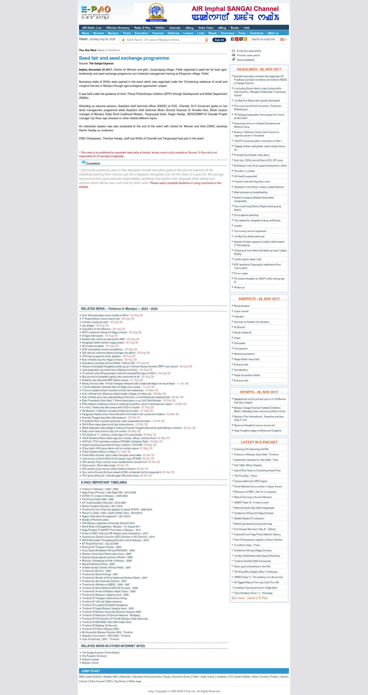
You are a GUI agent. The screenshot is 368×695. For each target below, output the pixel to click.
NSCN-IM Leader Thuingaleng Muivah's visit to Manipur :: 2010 (115, 540)
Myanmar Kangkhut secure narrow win (254, 425)
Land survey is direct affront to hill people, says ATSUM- (118, 458)
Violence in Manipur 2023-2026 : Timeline (256, 454)
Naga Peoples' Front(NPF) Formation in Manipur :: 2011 (111, 529)
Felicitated (239, 343)
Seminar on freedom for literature (251, 321)
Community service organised (250, 231)
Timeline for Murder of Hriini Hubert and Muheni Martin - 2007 (114, 577)
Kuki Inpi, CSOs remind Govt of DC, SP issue (258, 160)
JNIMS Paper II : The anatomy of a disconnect (258, 577)
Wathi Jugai (135, 681)
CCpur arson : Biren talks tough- (105, 465)
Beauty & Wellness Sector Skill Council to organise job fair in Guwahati (256, 133)
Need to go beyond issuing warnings (253, 523)
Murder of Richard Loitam (95, 519)
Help (151, 691)
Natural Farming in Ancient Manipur (253, 497)
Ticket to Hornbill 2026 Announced (252, 561)
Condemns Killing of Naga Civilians (253, 550)
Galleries (173, 33)
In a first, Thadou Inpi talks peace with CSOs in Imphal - (118, 407)
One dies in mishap (244, 170)
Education (141, 33)
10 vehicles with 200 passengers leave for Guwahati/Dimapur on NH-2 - (126, 373)
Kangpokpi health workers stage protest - (110, 342)
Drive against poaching (246, 215)
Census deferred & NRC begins (250, 481)
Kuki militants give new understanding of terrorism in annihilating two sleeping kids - (132, 397)
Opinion (284, 676)
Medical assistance (244, 353)
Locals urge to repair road (247, 259)
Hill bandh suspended (245, 176)
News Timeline (260, 676)
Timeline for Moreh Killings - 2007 (100, 574)
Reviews (98, 33)
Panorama (227, 33)
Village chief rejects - (100, 335)
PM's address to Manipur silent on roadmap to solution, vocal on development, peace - (134, 403)
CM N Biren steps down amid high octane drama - (115, 424)
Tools (242, 33)
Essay (167, 676)
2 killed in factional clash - (102, 322)
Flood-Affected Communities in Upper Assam (258, 486)
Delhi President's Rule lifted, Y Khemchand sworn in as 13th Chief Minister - (128, 400)
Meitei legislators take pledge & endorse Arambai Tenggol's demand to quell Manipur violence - (139, 427)
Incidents (221, 676)
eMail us (273, 33)
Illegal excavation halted (247, 375)
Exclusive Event (181, 676)
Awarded (238, 316)
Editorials (125, 676)
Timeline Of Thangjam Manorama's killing (104, 598)
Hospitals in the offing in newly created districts (259, 186)
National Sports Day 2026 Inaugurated (254, 507)
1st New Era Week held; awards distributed (257, 100)
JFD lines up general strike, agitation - (108, 356)
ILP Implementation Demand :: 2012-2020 (104, 502)
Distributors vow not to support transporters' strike (260, 165)
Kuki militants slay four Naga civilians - (109, 359)
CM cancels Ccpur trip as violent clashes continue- (115, 468)
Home (101, 50)
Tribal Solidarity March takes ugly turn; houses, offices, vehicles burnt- (126, 438)
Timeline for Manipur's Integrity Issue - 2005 (105, 594)
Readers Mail (111, 676)
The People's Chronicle (94, 655)
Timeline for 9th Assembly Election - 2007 (104, 581)
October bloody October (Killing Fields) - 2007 (106, 567)
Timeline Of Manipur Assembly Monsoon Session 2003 (111, 611)
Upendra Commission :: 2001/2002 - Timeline (106, 635)
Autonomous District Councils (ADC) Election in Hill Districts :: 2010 (118, 536)
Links (200, 33)
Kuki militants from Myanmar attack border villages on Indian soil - (124, 393)
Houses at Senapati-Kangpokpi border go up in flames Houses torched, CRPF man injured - (137, 366)
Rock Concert (97, 681)
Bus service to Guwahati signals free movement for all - (118, 376)
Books (235, 28)
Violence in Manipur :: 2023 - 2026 (100, 489)
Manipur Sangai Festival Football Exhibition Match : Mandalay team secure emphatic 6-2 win (260, 409)
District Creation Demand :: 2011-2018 (102, 506)
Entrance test (241, 364)
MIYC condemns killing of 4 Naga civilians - (111, 332)
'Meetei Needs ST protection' (249, 518)
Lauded (238, 225)
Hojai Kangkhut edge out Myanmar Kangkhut (257, 430)
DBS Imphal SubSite (90, 676)
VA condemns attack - (100, 346)
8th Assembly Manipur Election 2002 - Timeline (107, 632)
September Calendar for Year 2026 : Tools (256, 459)
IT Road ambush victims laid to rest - (108, 318)
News (85, 33)
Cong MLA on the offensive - (103, 328)
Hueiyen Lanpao (90, 659)
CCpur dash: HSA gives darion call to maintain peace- (117, 448)
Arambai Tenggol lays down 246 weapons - (111, 417)
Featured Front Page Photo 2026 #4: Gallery (257, 534)
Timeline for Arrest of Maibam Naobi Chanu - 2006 (108, 591)
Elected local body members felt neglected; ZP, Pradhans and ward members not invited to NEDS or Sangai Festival (260, 79)
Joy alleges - (95, 325)
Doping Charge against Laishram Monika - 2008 (107, 557)
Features (158, 33)
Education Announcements (147, 676)
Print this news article (248, 55)
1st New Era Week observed (249, 236)
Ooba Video (206, 28)
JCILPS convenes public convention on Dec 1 (258, 140)
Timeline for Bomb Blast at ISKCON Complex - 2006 (110, 587)
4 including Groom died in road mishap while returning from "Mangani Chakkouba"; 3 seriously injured (260, 92)
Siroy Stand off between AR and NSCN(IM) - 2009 (108, 550)
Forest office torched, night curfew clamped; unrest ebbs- (118, 455)
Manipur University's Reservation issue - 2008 (106, 553)
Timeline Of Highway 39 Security (99, 625)
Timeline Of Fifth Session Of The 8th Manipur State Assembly (115, 618)
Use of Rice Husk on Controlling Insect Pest (257, 470)
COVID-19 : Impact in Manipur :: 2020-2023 (105, 495)
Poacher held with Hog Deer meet (252, 181)
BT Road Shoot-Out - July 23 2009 (100, 543)
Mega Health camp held (246, 359)
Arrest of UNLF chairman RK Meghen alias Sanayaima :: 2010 (115, 533)
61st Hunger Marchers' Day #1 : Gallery (255, 529)
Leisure (188, 33)
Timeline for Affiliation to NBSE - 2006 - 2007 (106, 584)
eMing (222, 28)
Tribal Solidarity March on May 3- (106, 451)
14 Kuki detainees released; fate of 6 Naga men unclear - (118, 386)
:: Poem (245, 475)
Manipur (113, 33)
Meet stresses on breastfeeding (250, 192)
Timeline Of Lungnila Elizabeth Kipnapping (104, 605)
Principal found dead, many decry (252, 154)
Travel (127, 33)
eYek (246, 28)
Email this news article (249, 50)
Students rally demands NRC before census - (112, 380)
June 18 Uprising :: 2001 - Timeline (100, 639)
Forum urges (241, 273)
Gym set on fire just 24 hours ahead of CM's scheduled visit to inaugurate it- (128, 472)
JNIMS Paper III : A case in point (251, 502)
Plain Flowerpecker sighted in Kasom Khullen (258, 539)
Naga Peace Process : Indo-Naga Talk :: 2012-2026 (109, 492)
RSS (109, 681)
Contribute (256, 33)
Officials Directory (118, 28)
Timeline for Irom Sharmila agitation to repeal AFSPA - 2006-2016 (117, 509)
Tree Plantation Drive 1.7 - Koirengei (253, 593)
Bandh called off (242, 332)
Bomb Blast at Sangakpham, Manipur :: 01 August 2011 (111, 526)
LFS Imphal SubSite (239, 676)
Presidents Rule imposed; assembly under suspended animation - (123, 421)
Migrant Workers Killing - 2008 (98, 564)
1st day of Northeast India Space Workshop (257, 555)
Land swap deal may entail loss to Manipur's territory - (117, 369)
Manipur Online (90, 662)
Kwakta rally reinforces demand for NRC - (110, 339)
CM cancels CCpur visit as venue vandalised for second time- (121, 461)
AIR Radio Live (92, 28)
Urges (237, 337)
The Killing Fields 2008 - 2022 (98, 499)
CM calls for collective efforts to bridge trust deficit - (116, 352)
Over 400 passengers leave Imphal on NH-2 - (112, 315)
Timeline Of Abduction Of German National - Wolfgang (111, 615)
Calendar (175, 28)
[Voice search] (207, 40)
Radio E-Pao (142, 28)
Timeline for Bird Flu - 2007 (96, 570)
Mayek (212, 33)
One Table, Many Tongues (248, 465)
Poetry (274, 676)
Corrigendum (241, 348)
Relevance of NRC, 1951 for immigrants (255, 491)
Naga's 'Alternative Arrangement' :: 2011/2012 (106, 516)
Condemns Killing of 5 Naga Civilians (254, 513)
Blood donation (242, 305)
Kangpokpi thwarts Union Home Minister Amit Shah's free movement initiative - (130, 414)
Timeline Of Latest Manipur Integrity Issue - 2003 (108, 608)
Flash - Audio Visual (203, 676)
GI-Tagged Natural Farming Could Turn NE (256, 582)
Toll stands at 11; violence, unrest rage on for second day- (119, 434)
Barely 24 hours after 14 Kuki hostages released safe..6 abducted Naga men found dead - (135, 383)
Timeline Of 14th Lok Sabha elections (102, 601)
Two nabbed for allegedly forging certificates (257, 220)
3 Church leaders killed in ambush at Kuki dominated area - (120, 390)
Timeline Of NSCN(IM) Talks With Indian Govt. (107, 622)
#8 (251, 449)
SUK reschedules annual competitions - (109, 349)
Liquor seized (241, 311)
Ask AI (219, 40)
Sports (84, 681)
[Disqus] (153, 246)
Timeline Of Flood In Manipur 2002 (100, 628)
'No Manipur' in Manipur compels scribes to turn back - (117, 410)
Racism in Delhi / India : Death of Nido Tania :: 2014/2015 (112, 512)
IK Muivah (239, 327)
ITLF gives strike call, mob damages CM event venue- (117, 475)
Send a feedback (245, 59)
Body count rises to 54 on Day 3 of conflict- (111, 431)
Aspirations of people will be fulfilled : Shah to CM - (115, 363)
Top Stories (120, 681)
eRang (189, 28)
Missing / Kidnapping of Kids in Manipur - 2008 (107, 560)
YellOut (160, 28)
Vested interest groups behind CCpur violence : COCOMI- (119, 444)
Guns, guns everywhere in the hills (252, 566)
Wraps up (239, 287)
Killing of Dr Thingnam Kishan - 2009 (101, 547)
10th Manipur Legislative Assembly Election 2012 (108, 523)
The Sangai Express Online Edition (100, 652)
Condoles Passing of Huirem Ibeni (255, 587)
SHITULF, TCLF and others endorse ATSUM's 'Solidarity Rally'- (122, 441)
